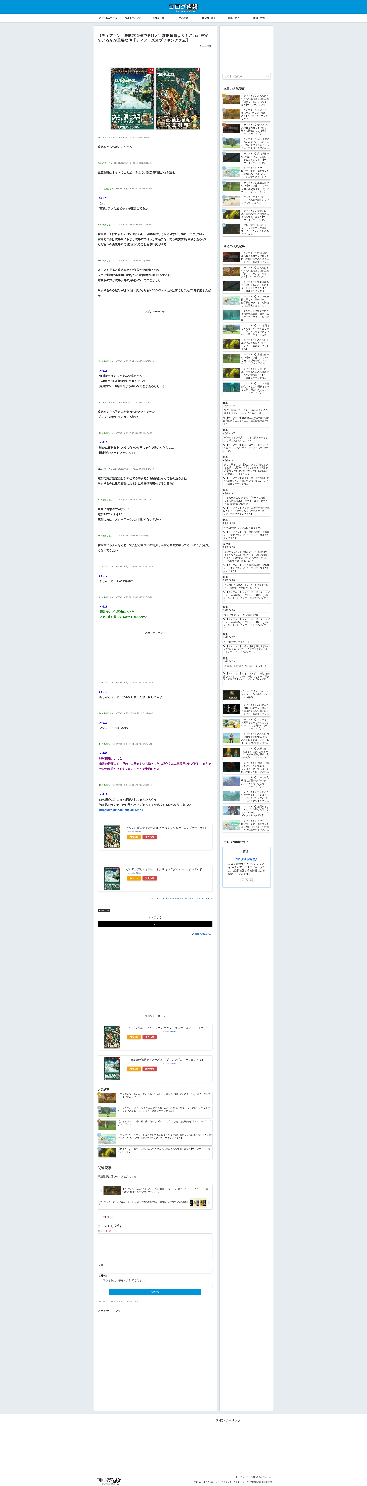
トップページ (242, 1477)
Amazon (133, 837)
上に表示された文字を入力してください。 (122, 1280)
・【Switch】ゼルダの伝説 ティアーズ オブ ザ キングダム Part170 (184, 898)
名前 (100, 1264)
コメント (104, 1231)
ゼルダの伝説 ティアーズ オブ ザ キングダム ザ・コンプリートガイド (166, 827)
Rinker (138, 831)
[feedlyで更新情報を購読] (246, 880)
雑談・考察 (105, 911)
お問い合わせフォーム (261, 1477)
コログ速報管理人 (246, 859)
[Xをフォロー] (242, 880)
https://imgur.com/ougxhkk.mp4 (121, 809)
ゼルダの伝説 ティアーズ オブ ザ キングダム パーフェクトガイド (164, 869)
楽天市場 (149, 837)
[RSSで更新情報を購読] (251, 880)
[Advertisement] (155, 56)
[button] (267, 76)
